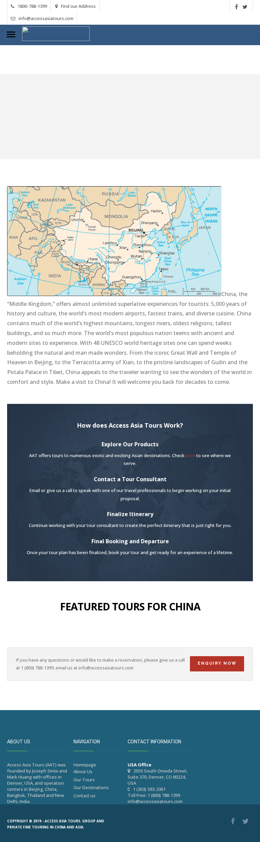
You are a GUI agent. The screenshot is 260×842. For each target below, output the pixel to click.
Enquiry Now (217, 663)
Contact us (84, 795)
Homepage (84, 765)
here (190, 455)
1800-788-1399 (32, 6)
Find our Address (78, 6)
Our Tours (84, 780)
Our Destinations (91, 787)
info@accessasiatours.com (46, 18)
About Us (82, 771)
